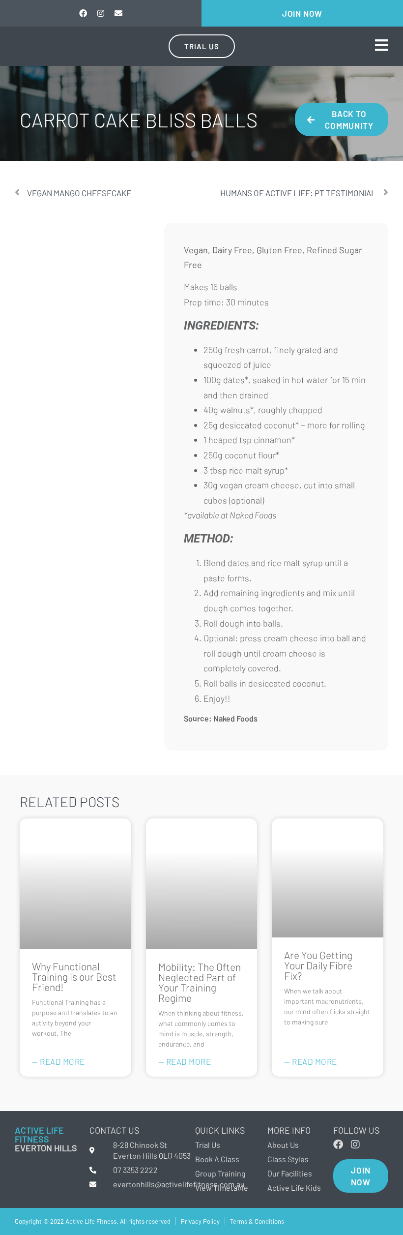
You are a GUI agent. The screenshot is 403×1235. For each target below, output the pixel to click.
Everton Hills (46, 1148)
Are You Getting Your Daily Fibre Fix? (318, 965)
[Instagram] (101, 13)
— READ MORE (58, 1061)
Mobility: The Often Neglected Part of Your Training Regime (199, 982)
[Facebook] (83, 13)
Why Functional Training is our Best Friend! (74, 976)
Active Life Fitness (39, 1135)
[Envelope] (118, 13)
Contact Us (114, 1130)
